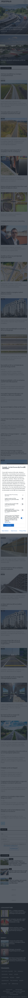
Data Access (14, 530)
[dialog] (14, 499)
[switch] (22, 499)
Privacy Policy (22, 530)
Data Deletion (5, 530)
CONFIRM (8, 525)
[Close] (24, 467)
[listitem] (14, 495)
